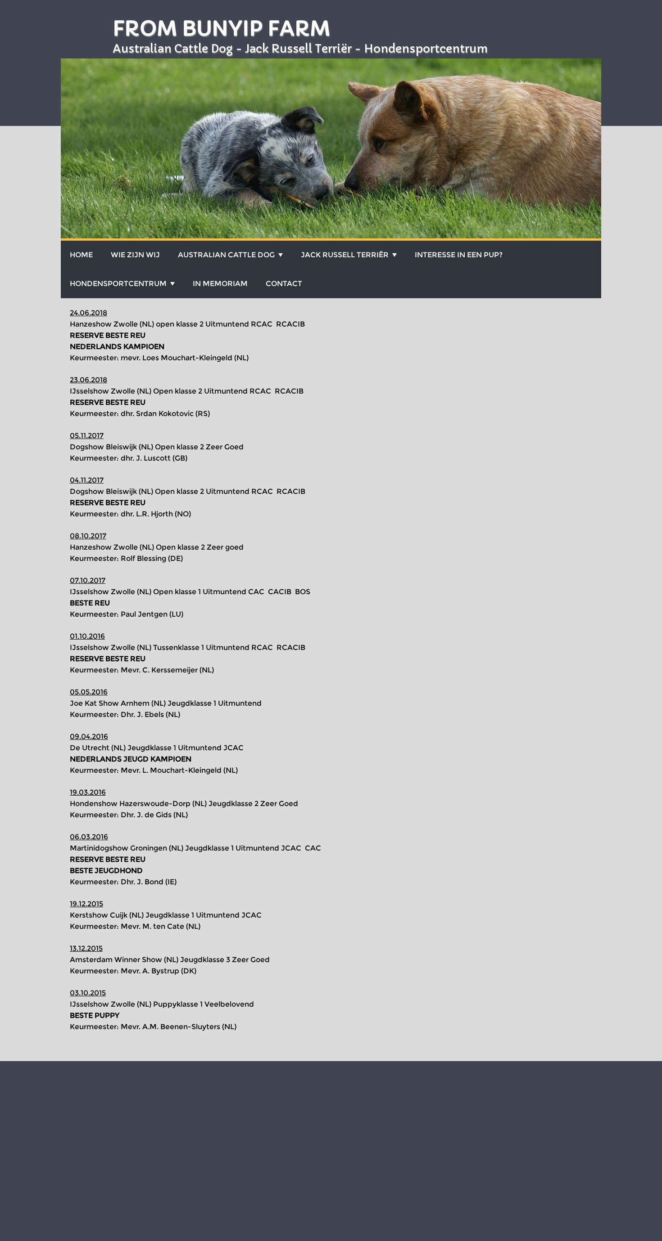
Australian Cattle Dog (226, 255)
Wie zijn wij (135, 255)
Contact (284, 283)
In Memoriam (220, 283)
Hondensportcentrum (118, 283)
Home (81, 255)
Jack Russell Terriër (345, 255)
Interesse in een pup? (459, 255)
